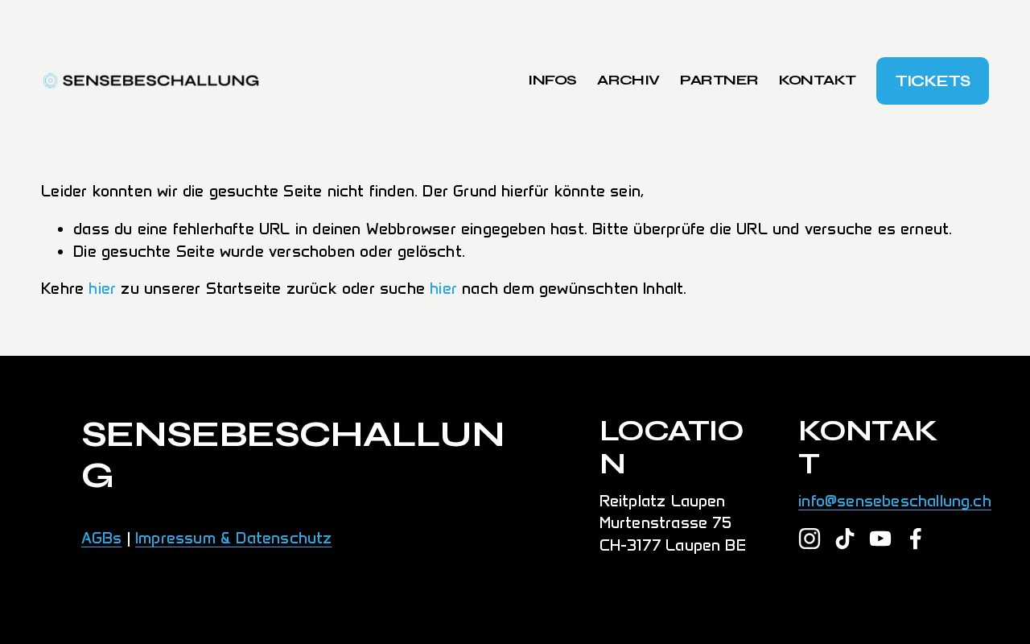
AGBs (101, 537)
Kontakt (817, 80)
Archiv (628, 80)
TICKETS (933, 81)
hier (102, 288)
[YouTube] (880, 538)
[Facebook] (915, 538)
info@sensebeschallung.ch (894, 500)
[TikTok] (845, 538)
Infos (552, 80)
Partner (719, 80)
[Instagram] (809, 538)
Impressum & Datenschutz (233, 537)
